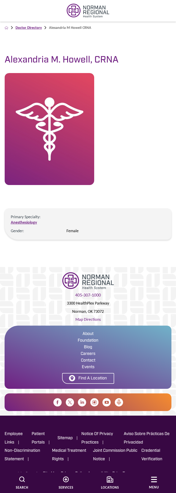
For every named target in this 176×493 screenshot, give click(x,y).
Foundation (88, 341)
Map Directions (88, 319)
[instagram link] (94, 402)
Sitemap (65, 438)
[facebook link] (57, 402)
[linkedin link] (82, 402)
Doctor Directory (29, 27)
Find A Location (92, 378)
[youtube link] (106, 402)
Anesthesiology (24, 222)
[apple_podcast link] (119, 402)
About (88, 334)
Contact (88, 361)
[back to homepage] (6, 28)
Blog (88, 347)
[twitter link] (70, 402)
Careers (88, 354)
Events (88, 367)
